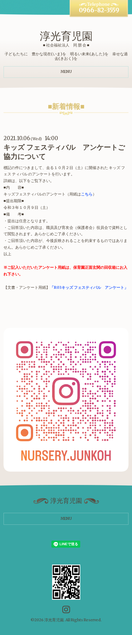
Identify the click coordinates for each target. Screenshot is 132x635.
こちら (87, 194)
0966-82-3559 (99, 10)
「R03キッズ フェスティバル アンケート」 (89, 287)
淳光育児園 (66, 36)
